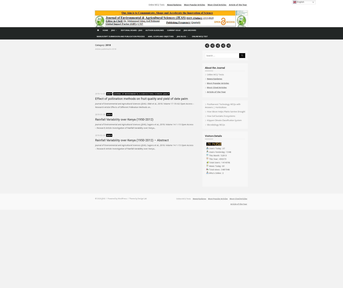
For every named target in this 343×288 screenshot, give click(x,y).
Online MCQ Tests (156, 4)
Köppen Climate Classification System (224, 120)
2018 (108, 94)
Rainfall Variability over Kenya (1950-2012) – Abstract (132, 140)
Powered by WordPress (117, 198)
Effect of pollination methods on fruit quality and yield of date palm (141, 98)
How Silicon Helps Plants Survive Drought (226, 111)
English (300, 2)
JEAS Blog (181, 36)
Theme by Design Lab (138, 198)
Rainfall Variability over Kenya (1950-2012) (124, 119)
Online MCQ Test (200, 36)
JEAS (113, 30)
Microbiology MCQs (216, 124)
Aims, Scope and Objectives (161, 36)
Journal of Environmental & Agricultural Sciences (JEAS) (141, 94)
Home (105, 30)
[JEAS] (171, 18)
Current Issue (173, 30)
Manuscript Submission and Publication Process (121, 36)
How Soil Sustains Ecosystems (221, 116)
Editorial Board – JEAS (131, 30)
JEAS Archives (190, 30)
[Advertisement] (144, 73)
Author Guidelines (155, 30)
